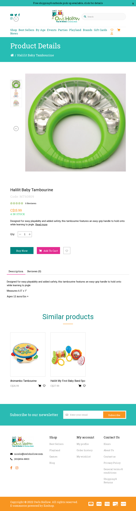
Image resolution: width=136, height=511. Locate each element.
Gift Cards (100, 30)
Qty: (12, 234)
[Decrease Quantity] (20, 234)
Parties (63, 30)
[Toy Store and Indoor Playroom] (66, 24)
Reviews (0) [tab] (34, 271)
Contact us (110, 456)
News (14, 33)
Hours (107, 444)
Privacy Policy (112, 462)
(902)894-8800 (21, 458)
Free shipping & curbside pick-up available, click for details (68, 3)
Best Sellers (26, 30)
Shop (13, 30)
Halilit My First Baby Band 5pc (67, 380)
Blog (52, 462)
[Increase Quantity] (30, 234)
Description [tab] (16, 271)
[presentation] (16, 19)
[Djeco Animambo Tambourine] (27, 354)
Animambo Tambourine (23, 380)
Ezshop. (49, 506)
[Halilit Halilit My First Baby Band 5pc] (68, 354)
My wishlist (84, 456)
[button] (16, 84)
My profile (83, 444)
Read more (41, 224)
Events (51, 30)
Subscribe (114, 415)
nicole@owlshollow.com (28, 453)
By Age (40, 30)
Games (53, 456)
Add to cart (50, 250)
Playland (75, 30)
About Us (109, 450)
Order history (85, 450)
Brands (87, 30)
